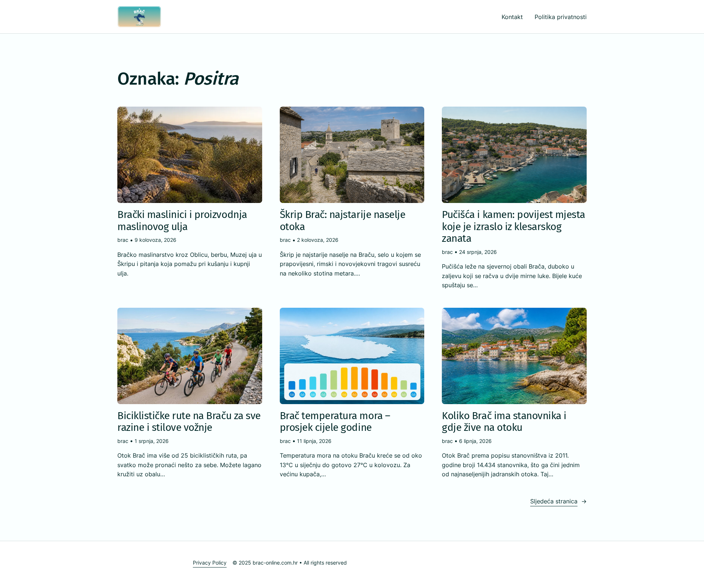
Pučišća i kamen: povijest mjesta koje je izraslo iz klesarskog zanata (513, 226)
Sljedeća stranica (558, 501)
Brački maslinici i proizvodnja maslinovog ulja (182, 220)
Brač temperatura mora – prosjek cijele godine (335, 421)
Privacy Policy (210, 562)
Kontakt (512, 17)
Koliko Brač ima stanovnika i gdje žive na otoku (504, 421)
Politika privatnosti (561, 17)
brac (122, 240)
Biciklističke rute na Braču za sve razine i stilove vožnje (189, 421)
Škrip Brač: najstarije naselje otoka (343, 220)
